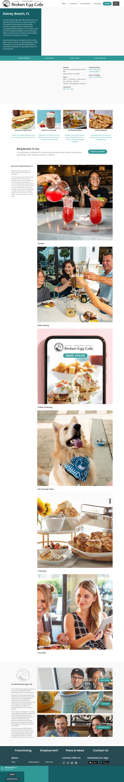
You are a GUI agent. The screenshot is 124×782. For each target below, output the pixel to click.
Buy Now (105, 704)
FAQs (13, 762)
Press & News (75, 750)
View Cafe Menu (24, 58)
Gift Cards (49, 762)
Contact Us (100, 750)
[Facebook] (64, 763)
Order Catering (99, 58)
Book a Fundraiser (95, 77)
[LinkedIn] (76, 763)
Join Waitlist (49, 58)
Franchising (23, 750)
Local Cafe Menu (95, 69)
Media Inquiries (34, 762)
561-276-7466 (68, 89)
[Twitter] (72, 763)
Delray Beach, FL (11, 768)
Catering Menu (94, 72)
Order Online (74, 58)
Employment (49, 750)
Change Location (9, 769)
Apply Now (105, 680)
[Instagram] (68, 763)
